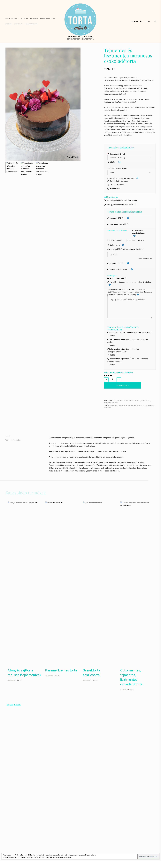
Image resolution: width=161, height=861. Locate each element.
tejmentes (107, 408)
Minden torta (145, 401)
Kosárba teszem (122, 385)
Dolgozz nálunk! (31, 24)
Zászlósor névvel (114, 240)
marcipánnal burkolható (127, 405)
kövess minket (14, 704)
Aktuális (9, 24)
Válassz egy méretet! (116, 154)
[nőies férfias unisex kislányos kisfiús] (129, 172)
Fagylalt (24, 19)
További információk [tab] (12, 440)
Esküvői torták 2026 (47, 19)
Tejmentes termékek (111, 403)
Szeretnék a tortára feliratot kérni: (121, 178)
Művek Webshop (11, 19)
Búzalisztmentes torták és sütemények (126, 401)
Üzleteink (34, 19)
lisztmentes (114, 405)
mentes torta (142, 405)
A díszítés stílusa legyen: (117, 168)
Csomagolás (112, 275)
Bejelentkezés (137, 22)
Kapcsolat (18, 24)
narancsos (151, 405)
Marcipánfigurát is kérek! (117, 230)
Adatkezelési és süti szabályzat (60, 857)
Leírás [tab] (7, 436)
